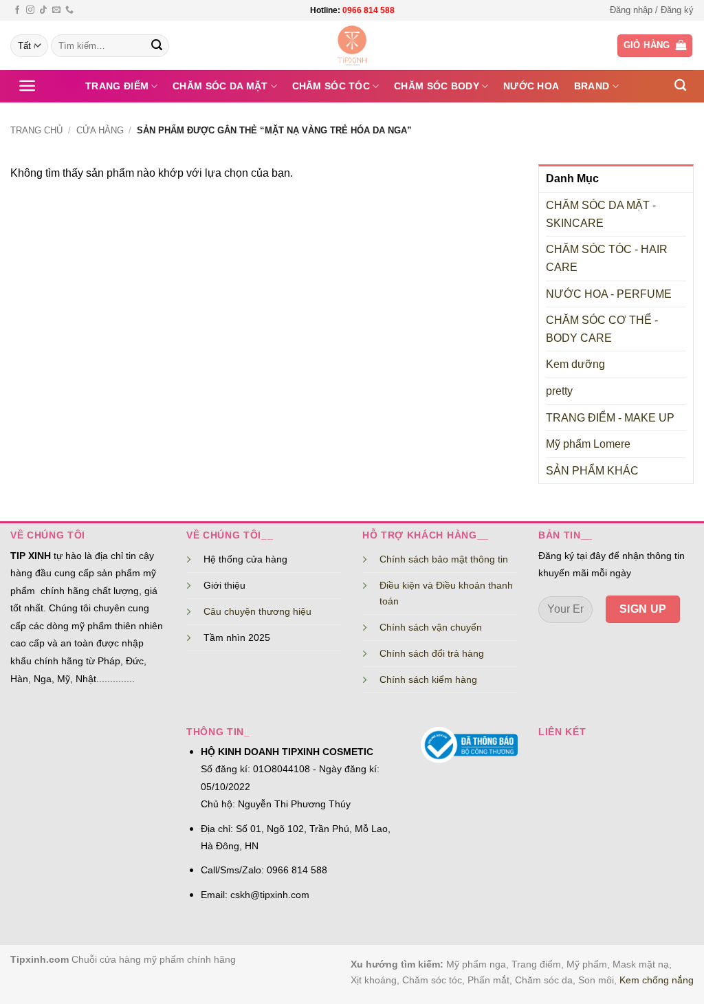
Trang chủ (36, 130)
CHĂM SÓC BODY (436, 85)
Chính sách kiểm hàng (428, 679)
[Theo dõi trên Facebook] (17, 10)
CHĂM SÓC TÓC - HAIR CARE (607, 258)
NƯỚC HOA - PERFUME (609, 294)
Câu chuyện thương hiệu (257, 611)
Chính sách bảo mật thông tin (444, 559)
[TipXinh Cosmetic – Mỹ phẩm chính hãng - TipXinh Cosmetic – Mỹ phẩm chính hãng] (352, 45)
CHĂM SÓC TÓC (331, 85)
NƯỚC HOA (531, 85)
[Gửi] (156, 46)
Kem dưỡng (575, 364)
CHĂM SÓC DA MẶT (220, 85)
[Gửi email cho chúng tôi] (56, 10)
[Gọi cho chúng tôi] (69, 10)
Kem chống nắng (656, 979)
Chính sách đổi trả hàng (432, 653)
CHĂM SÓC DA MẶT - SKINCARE (601, 214)
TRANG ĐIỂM (116, 85)
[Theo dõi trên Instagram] (30, 10)
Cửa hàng (100, 130)
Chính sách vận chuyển (431, 627)
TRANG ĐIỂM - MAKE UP (610, 418)
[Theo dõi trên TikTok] (43, 10)
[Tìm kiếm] (680, 85)
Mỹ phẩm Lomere (588, 444)
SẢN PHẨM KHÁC (592, 471)
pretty (559, 391)
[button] (652, 10)
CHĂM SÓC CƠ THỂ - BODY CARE (602, 329)
